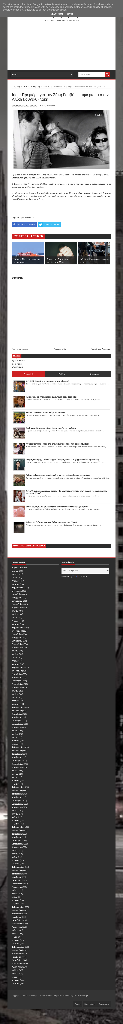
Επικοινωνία (17, 367)
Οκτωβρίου (17, 601)
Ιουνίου (15, 574)
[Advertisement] (61, 46)
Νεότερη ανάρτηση (20, 349)
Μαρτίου (16, 584)
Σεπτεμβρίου (17, 604)
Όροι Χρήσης (17, 364)
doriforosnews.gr (81, 996)
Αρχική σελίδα (60, 349)
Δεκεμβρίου (17, 594)
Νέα (43, 105)
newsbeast (29, 217)
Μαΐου (14, 577)
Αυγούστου (17, 568)
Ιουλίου (15, 571)
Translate (82, 576)
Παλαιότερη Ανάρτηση (101, 349)
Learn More (57, 14)
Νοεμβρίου (16, 597)
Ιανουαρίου (17, 591)
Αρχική (78, 1004)
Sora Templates (55, 996)
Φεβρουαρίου (18, 588)
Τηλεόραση (50, 105)
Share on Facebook (26, 224)
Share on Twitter (51, 224)
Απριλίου (16, 581)
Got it (69, 14)
